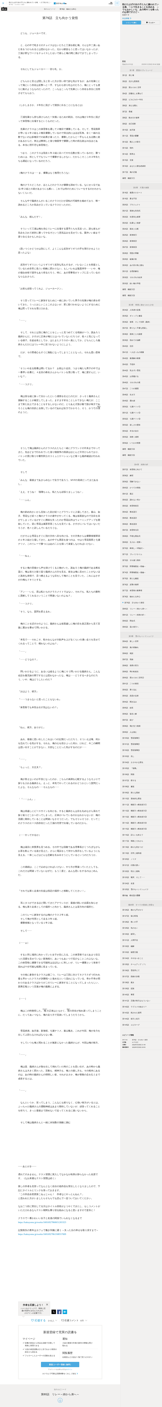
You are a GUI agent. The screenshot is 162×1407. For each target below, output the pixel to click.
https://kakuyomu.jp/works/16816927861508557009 (42, 1234)
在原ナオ (125, 14)
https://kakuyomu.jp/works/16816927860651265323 (42, 1222)
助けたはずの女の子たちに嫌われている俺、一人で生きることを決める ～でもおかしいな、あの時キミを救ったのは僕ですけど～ (140, 8)
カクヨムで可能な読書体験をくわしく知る (59, 1373)
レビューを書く (131, 22)
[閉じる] (47, 1305)
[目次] (117, 3)
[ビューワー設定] (111, 3)
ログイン (69, 1369)
